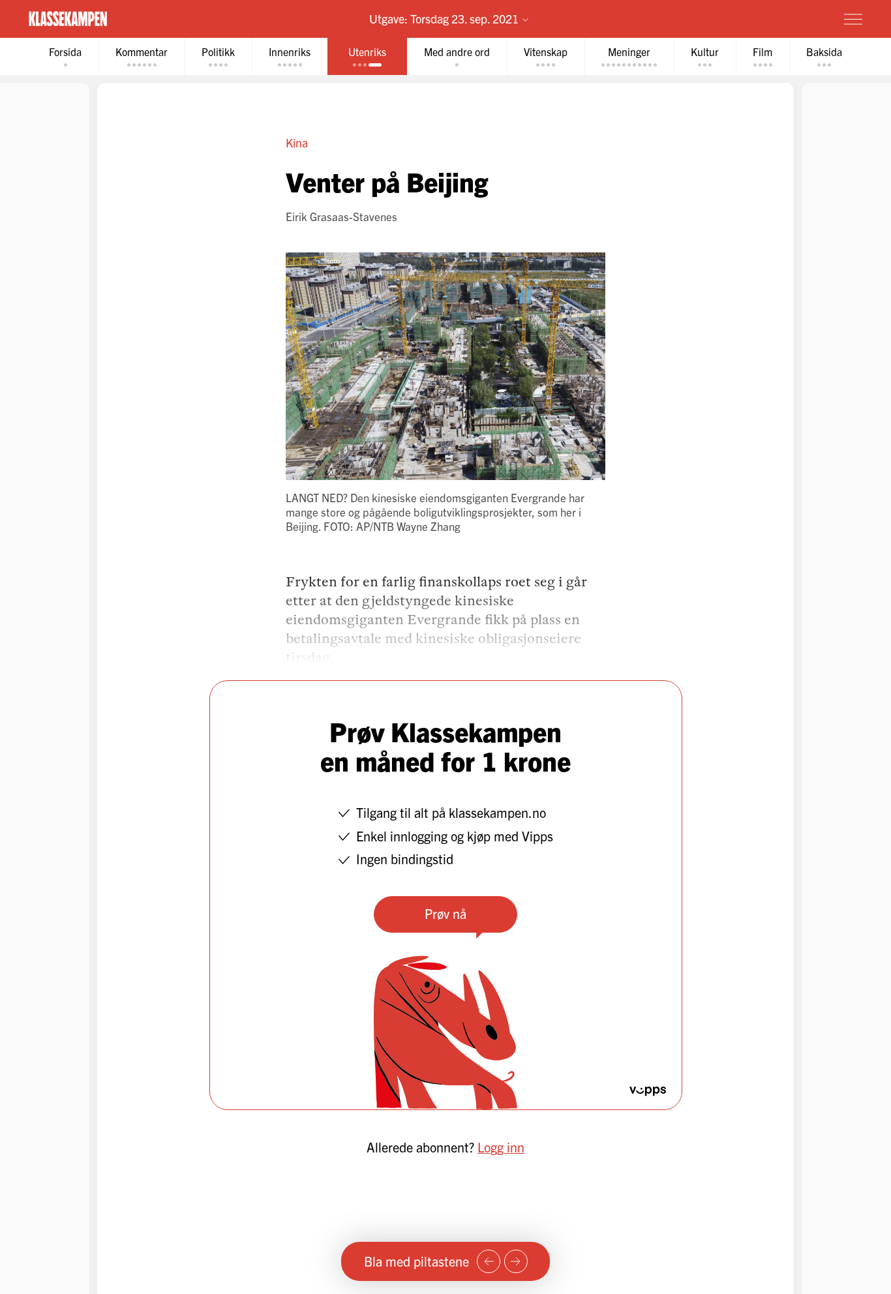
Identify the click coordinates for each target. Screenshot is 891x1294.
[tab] (65, 56)
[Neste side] (516, 1261)
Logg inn (500, 1147)
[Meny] (853, 19)
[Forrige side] (488, 1261)
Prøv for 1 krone (775, 18)
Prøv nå (445, 913)
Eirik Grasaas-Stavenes (341, 216)
